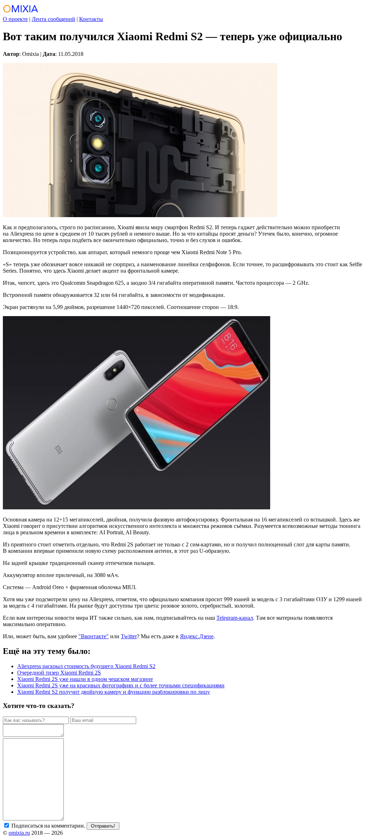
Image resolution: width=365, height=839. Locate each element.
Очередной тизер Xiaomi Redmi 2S (59, 673)
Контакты (91, 19)
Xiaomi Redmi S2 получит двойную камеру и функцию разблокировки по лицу (113, 692)
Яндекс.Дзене (197, 636)
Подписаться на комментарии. (47, 826)
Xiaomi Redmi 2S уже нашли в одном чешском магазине (85, 679)
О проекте (15, 19)
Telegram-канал (234, 618)
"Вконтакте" (93, 636)
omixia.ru (19, 833)
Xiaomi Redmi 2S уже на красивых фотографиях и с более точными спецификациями (121, 685)
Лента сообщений (53, 19)
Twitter (129, 636)
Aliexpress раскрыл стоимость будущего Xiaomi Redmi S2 (86, 666)
